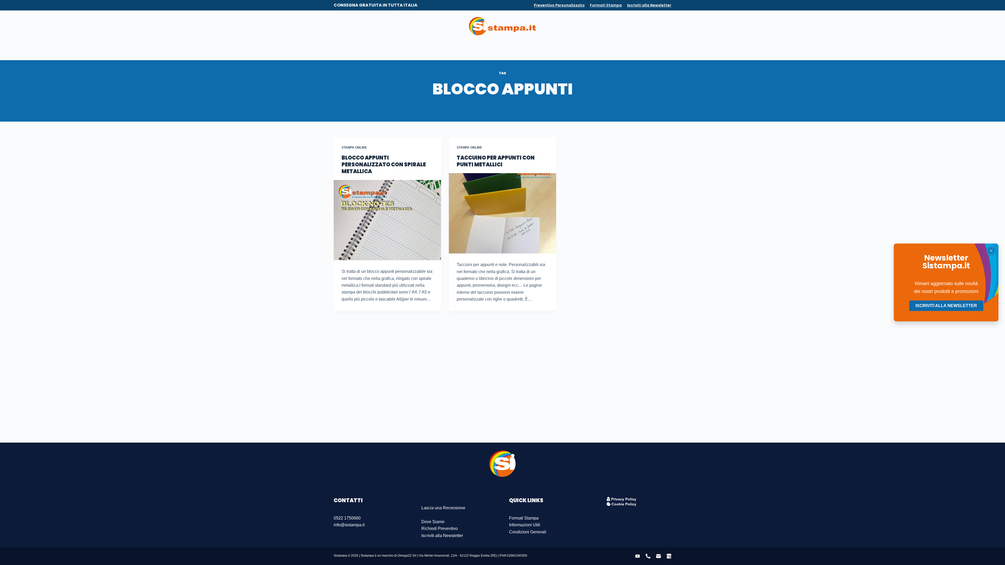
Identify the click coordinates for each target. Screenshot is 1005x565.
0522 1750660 (347, 518)
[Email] (355, 26)
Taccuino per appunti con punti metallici (496, 161)
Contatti (522, 51)
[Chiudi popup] (991, 251)
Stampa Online (354, 147)
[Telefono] (345, 26)
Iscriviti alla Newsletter (649, 5)
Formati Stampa (606, 5)
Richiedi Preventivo (439, 528)
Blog (502, 51)
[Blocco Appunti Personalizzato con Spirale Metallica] (387, 220)
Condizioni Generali (527, 532)
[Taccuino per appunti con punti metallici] (502, 213)
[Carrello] (658, 26)
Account (545, 51)
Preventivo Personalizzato (559, 5)
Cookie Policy (623, 504)
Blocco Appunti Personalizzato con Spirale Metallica (384, 164)
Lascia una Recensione (443, 508)
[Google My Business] (364, 26)
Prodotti (477, 51)
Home (457, 51)
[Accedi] (649, 26)
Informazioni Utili (524, 525)
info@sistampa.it (349, 525)
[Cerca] (669, 26)
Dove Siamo (432, 521)
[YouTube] (336, 26)
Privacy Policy (623, 499)
